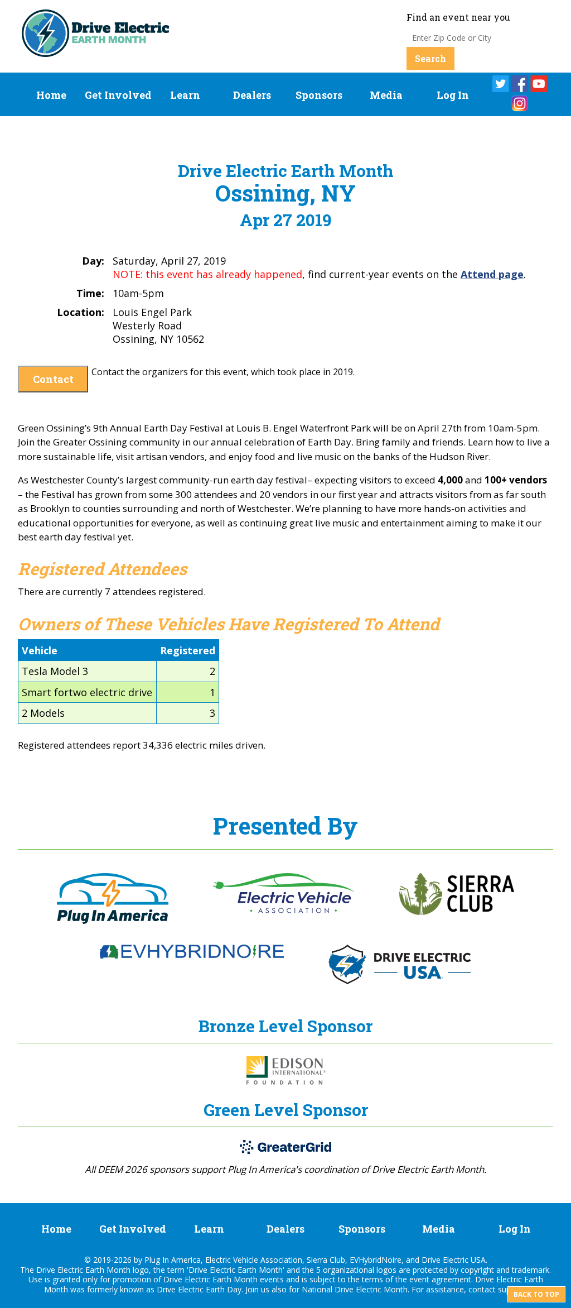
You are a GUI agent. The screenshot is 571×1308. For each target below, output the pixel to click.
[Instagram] (519, 103)
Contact (53, 379)
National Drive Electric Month (355, 1289)
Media (386, 95)
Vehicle (39, 650)
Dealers (252, 95)
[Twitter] (500, 83)
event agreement (440, 1279)
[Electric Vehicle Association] (284, 910)
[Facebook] (519, 83)
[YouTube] (538, 83)
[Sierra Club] (456, 911)
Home (51, 95)
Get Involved (118, 95)
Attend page (492, 274)
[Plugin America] (112, 920)
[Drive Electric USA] (399, 981)
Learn (185, 95)
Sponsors (319, 95)
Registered (187, 650)
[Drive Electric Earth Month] (95, 52)
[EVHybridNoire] (192, 955)
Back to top (536, 1294)
